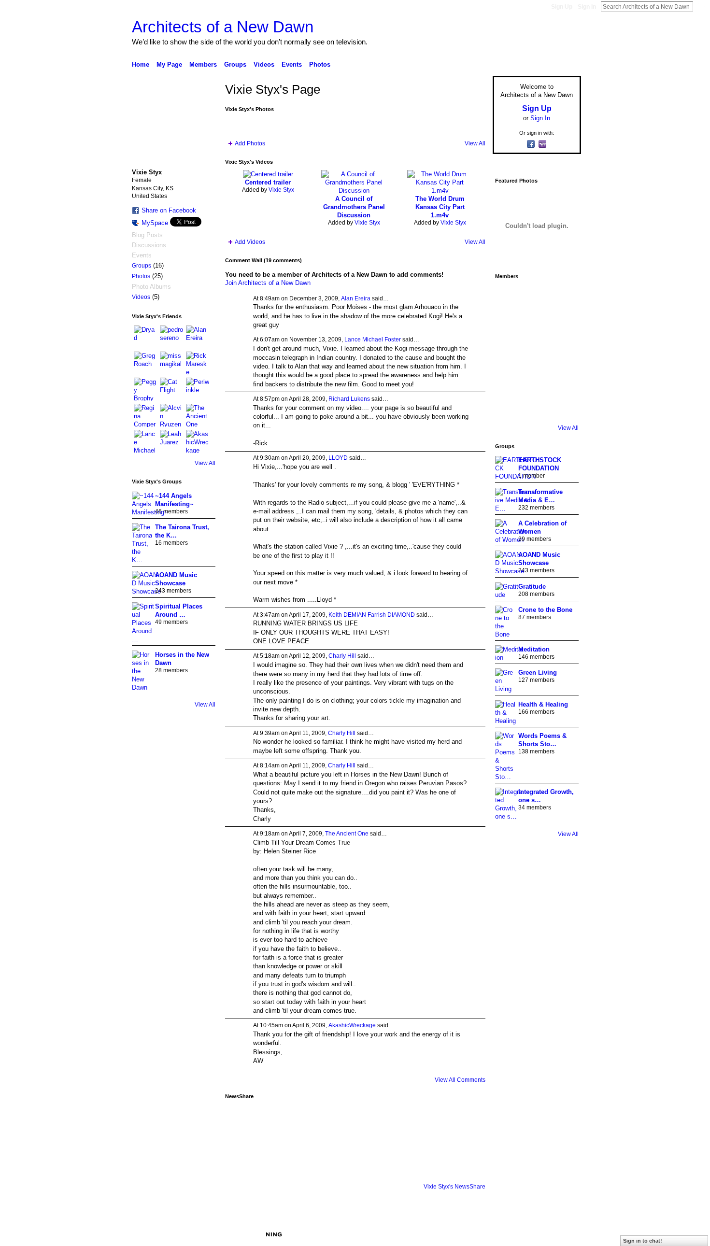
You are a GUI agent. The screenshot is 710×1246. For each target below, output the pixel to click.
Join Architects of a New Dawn (268, 282)
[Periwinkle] (197, 389)
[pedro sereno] (171, 337)
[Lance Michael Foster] (145, 441)
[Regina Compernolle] (145, 415)
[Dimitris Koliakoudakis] (562, 405)
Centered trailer (268, 182)
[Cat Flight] (171, 389)
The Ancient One (347, 833)
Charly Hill (342, 655)
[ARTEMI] (508, 297)
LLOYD (338, 457)
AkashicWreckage (352, 1025)
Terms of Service (559, 1234)
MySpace (155, 223)
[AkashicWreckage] (197, 441)
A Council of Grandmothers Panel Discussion (354, 207)
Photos (141, 276)
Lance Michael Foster (372, 339)
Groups (141, 265)
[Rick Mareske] (197, 363)
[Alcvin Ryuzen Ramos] (171, 415)
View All (205, 463)
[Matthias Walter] (562, 297)
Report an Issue (509, 1234)
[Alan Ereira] (197, 337)
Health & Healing (543, 704)
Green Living (537, 672)
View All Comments (460, 1079)
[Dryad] (145, 337)
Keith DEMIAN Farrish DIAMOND (371, 614)
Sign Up (561, 6)
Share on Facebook (169, 210)
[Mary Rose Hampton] (508, 378)
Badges (471, 1234)
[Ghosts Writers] (535, 378)
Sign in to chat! (642, 1241)
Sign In (587, 6)
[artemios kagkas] (535, 324)
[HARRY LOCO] (508, 324)
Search (701, 6)
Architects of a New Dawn (222, 27)
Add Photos (250, 143)
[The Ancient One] (197, 415)
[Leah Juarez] (171, 441)
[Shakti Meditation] (562, 324)
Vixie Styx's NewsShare (454, 1186)
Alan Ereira (355, 298)
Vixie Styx (281, 189)
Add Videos (250, 242)
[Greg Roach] (145, 363)
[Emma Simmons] (508, 405)
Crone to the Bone (545, 609)
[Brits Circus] (562, 351)
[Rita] (508, 351)
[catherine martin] (535, 351)
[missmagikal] (171, 363)
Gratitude (532, 586)
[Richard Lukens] (535, 297)
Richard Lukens (349, 399)
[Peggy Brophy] (145, 389)
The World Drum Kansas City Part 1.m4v (440, 207)
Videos (141, 297)
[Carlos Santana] (562, 378)
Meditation (534, 649)
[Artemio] (535, 405)
